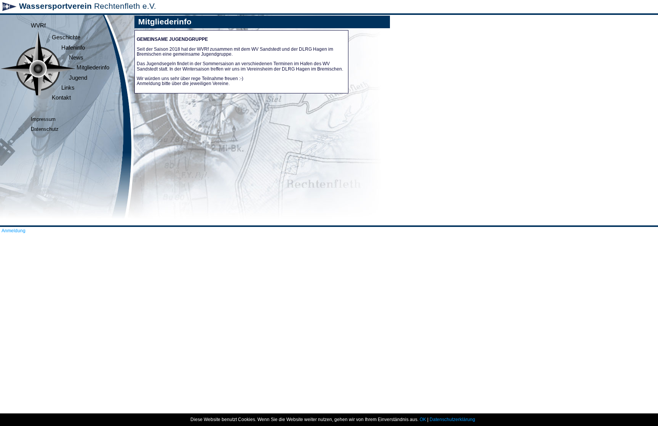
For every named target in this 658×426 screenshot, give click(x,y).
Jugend (78, 78)
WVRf (38, 26)
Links (68, 88)
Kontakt (61, 98)
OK (423, 419)
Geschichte (66, 37)
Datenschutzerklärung (452, 419)
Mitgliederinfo (93, 67)
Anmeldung (14, 230)
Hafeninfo (73, 48)
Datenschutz (45, 129)
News (76, 58)
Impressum (43, 119)
